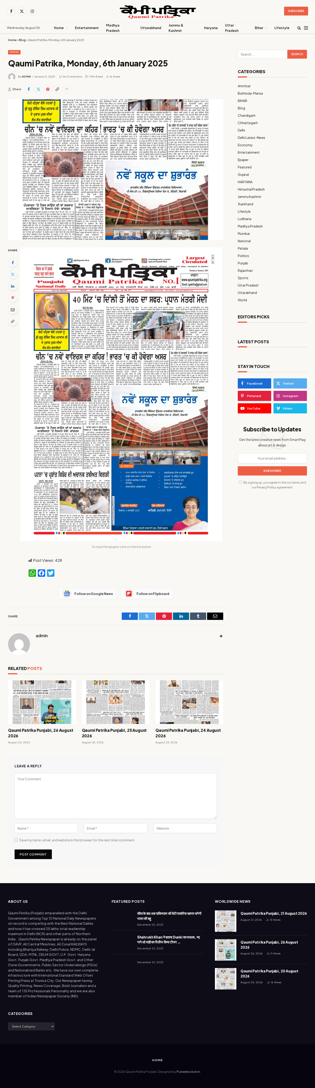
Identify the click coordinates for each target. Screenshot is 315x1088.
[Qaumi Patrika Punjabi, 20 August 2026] (225, 978)
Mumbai (244, 233)
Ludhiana (244, 219)
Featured (245, 167)
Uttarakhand (150, 28)
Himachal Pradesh (251, 189)
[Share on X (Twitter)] (38, 89)
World (242, 300)
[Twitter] (12, 274)
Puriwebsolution (188, 1071)
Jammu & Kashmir (176, 28)
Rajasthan (245, 270)
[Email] (12, 309)
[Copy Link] (57, 89)
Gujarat (243, 174)
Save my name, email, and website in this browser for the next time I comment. (77, 840)
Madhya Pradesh (112, 28)
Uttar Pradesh (231, 28)
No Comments (72, 76)
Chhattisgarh (248, 123)
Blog (22, 40)
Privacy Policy (266, 487)
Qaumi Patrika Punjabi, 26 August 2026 (40, 733)
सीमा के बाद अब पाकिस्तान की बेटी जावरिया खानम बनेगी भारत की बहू (169, 915)
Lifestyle (281, 28)
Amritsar (244, 86)
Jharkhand (245, 204)
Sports (243, 278)
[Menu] (306, 28)
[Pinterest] (12, 297)
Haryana (211, 28)
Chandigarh (247, 115)
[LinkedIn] (12, 286)
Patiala (243, 248)
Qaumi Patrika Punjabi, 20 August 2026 (269, 973)
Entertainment (87, 28)
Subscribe (296, 11)
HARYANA (245, 182)
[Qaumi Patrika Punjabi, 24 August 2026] (189, 702)
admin (26, 76)
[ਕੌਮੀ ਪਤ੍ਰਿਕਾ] (157, 11)
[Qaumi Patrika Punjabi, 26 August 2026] (42, 702)
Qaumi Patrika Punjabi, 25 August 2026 (114, 733)
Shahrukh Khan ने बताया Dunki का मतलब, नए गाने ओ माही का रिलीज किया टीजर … (168, 939)
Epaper (14, 52)
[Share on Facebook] (29, 89)
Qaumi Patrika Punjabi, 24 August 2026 (188, 733)
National (244, 241)
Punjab (243, 263)
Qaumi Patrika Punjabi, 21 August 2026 (274, 913)
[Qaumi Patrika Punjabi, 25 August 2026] (116, 702)
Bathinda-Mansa (250, 93)
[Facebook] (12, 262)
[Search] (299, 28)
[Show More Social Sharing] (66, 89)
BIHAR (242, 101)
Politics (243, 256)
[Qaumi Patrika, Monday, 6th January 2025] (115, 169)
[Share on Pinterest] (48, 89)
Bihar (259, 28)
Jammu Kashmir (249, 196)
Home (59, 28)
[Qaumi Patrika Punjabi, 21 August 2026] (225, 921)
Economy (245, 145)
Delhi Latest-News (251, 137)
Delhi (241, 130)
